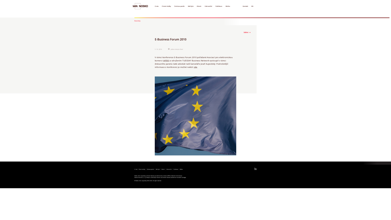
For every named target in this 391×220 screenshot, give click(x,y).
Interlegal (183, 177)
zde (195, 67)
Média (228, 6)
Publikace (219, 6)
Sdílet (246, 32)
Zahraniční (208, 6)
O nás (157, 6)
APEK (166, 60)
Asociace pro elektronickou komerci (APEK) (160, 176)
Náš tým (190, 6)
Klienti (199, 6)
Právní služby (166, 6)
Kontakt (245, 6)
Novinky (137, 21)
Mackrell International (176, 176)
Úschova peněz (179, 6)
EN (252, 6)
